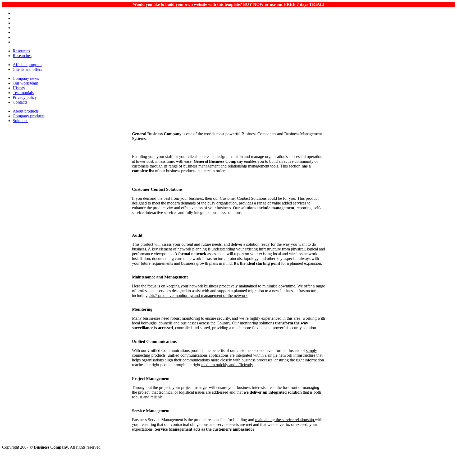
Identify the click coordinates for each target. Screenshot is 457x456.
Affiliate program (27, 64)
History (19, 88)
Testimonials (23, 92)
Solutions (20, 120)
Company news (26, 78)
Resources (21, 51)
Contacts (20, 102)
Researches (22, 55)
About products (26, 111)
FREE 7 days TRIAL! (304, 4)
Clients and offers (27, 69)
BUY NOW (253, 4)
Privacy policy (25, 97)
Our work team (25, 83)
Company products (28, 116)
